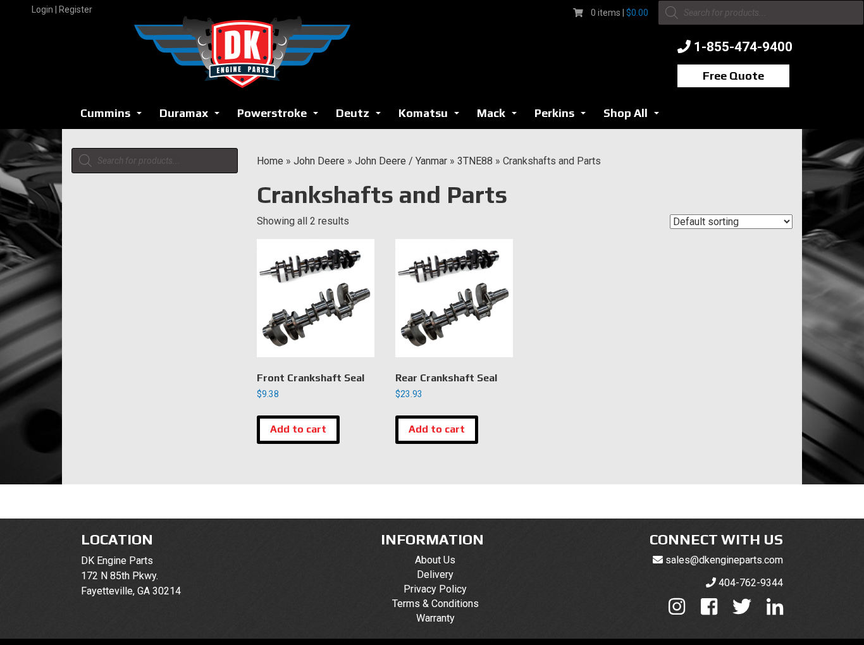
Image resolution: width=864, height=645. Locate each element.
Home (270, 161)
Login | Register (62, 9)
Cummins (114, 116)
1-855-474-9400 (743, 46)
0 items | (619, 13)
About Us (435, 560)
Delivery (435, 574)
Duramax (192, 116)
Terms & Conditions (435, 604)
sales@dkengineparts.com (724, 560)
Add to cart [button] (298, 429)
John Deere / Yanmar (401, 161)
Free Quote (733, 75)
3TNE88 (475, 161)
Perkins (563, 116)
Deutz (362, 116)
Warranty (435, 618)
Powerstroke (281, 116)
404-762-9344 (751, 583)
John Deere (319, 161)
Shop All (634, 116)
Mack (500, 116)
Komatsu (432, 116)
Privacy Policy (435, 589)
